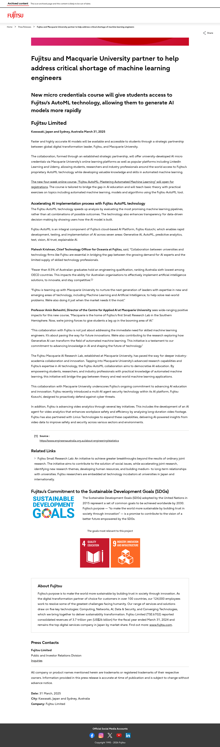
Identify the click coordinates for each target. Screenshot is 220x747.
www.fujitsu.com (160, 625)
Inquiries (36, 660)
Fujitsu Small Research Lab (55, 458)
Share (210, 32)
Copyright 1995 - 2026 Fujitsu (110, 742)
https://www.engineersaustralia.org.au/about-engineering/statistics (79, 440)
